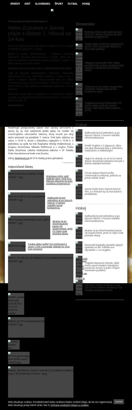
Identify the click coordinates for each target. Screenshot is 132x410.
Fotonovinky (15, 21)
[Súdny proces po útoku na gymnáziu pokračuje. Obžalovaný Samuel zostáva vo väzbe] (79, 89)
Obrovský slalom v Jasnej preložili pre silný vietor (36, 110)
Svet (27, 3)
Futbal (73, 3)
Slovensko (42, 3)
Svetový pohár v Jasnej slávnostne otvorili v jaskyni (37, 122)
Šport (59, 3)
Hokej (86, 3)
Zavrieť (118, 401)
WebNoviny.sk (22, 158)
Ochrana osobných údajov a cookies (70, 405)
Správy (15, 3)
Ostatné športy (38, 21)
